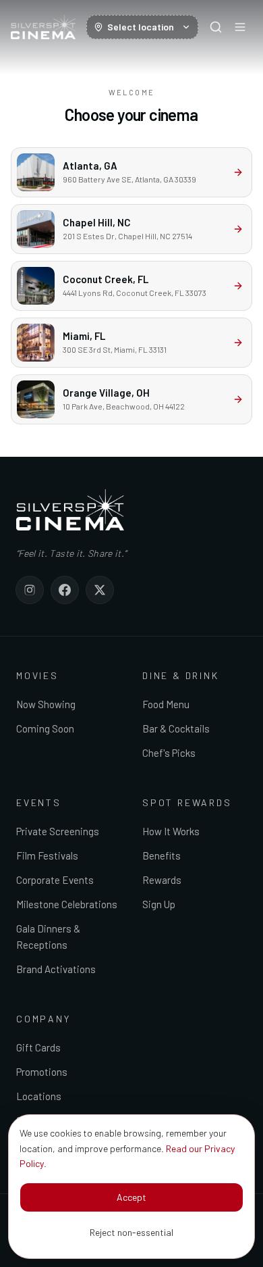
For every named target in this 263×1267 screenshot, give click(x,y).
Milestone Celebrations (66, 904)
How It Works (171, 831)
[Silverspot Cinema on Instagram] (29, 589)
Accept (131, 1197)
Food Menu (165, 704)
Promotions (41, 1072)
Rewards (161, 880)
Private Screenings (57, 831)
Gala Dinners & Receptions (48, 936)
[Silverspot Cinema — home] (43, 27)
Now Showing (46, 704)
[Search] (216, 27)
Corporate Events (55, 880)
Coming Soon (45, 728)
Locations (38, 1096)
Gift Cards (38, 1047)
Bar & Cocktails (176, 728)
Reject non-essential (131, 1232)
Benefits (161, 855)
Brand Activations (56, 969)
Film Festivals (47, 855)
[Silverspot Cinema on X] (99, 589)
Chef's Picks (169, 753)
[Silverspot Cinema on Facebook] (64, 589)
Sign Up (158, 904)
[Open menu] (240, 27)
